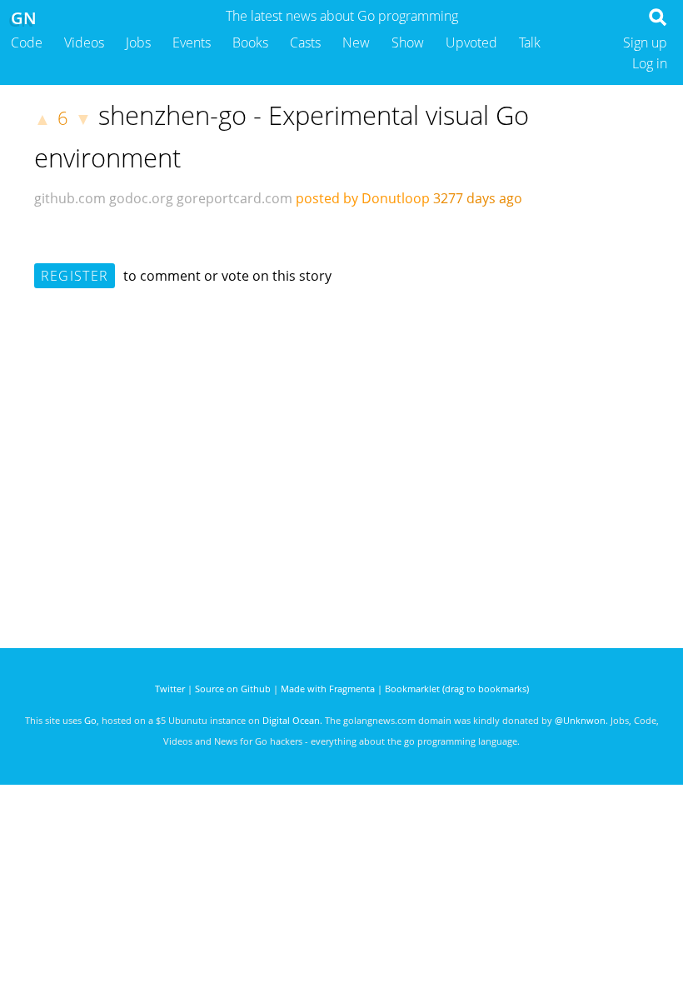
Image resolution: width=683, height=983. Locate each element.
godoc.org (141, 198)
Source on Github (233, 688)
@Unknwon (580, 720)
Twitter (170, 688)
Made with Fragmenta (328, 688)
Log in (649, 63)
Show (407, 42)
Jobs (138, 42)
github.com (70, 198)
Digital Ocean (291, 720)
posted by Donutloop (363, 198)
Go (90, 720)
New (356, 42)
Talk (530, 42)
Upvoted (471, 42)
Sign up (645, 42)
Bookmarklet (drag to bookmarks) (457, 688)
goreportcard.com (234, 198)
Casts (305, 42)
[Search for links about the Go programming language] (661, 21)
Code (26, 42)
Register (74, 276)
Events (191, 42)
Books (250, 42)
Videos (84, 42)
